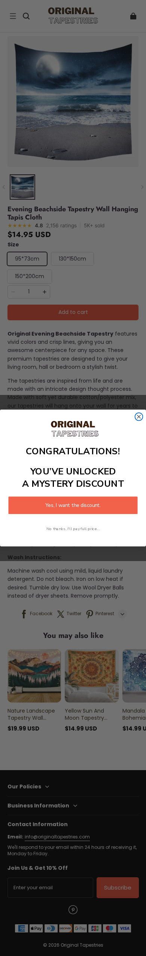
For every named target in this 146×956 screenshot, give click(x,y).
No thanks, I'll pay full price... (72, 528)
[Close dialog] (139, 417)
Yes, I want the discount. (72, 505)
